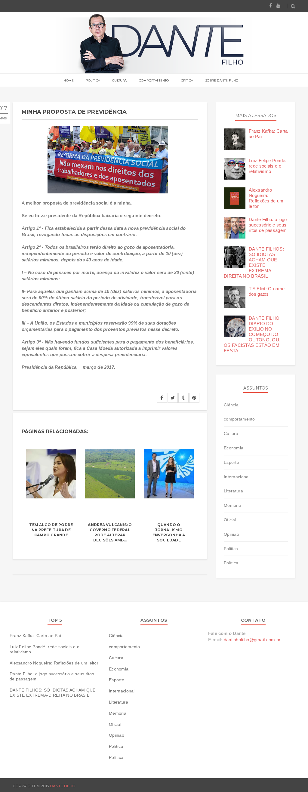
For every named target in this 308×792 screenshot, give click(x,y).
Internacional (237, 476)
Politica (231, 548)
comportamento (239, 419)
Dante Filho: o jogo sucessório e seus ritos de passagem (268, 225)
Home (68, 80)
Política (93, 80)
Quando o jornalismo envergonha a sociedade (168, 532)
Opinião (231, 534)
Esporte (231, 462)
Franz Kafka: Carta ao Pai (35, 635)
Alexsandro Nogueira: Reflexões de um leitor (266, 198)
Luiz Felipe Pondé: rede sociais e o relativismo (267, 166)
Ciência (231, 404)
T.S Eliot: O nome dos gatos (267, 291)
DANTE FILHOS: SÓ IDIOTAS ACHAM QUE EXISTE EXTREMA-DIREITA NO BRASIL (254, 262)
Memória (232, 505)
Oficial (230, 519)
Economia (233, 447)
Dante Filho (63, 786)
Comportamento (154, 80)
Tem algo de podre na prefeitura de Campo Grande (51, 529)
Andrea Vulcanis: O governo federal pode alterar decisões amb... (110, 532)
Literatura (233, 490)
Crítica (187, 80)
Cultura (119, 80)
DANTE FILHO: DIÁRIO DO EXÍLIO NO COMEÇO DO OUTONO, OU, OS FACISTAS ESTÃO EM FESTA (252, 334)
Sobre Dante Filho (221, 80)
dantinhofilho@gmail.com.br (252, 639)
